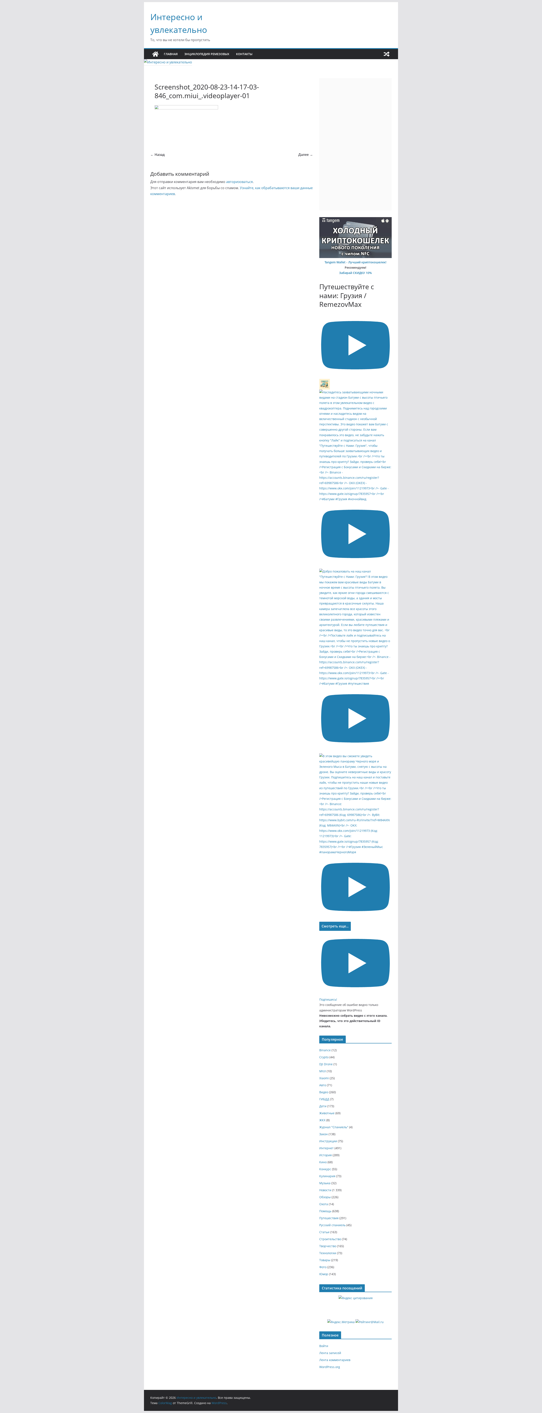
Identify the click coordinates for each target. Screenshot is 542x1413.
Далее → (305, 154)
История (325, 1155)
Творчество (327, 1246)
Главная (171, 54)
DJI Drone (326, 1064)
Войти (323, 1346)
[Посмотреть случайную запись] (387, 54)
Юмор (323, 1274)
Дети (322, 1106)
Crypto (324, 1057)
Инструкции (328, 1141)
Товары (324, 1260)
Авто (322, 1085)
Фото (322, 1267)
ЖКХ (322, 1120)
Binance (325, 1050)
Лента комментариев (334, 1360)
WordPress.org (329, 1367)
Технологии (327, 1253)
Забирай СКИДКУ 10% (355, 273)
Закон (323, 1134)
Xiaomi (324, 1078)
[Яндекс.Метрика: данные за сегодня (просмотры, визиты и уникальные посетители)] (341, 1322)
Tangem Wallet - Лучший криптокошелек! (355, 262)
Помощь (325, 1211)
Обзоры (325, 1197)
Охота (323, 1204)
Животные (327, 1113)
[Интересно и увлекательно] (155, 54)
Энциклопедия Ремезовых (206, 54)
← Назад (157, 154)
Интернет (326, 1148)
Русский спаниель (332, 1225)
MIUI (322, 1071)
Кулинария (327, 1176)
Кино (323, 1162)
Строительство (330, 1239)
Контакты (244, 54)
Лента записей (330, 1353)
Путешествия (329, 1218)
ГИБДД (324, 1099)
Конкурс (325, 1169)
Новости (325, 1190)
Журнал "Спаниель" (333, 1127)
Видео (323, 1092)
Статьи (324, 1232)
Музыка (324, 1183)
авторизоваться (239, 181)
